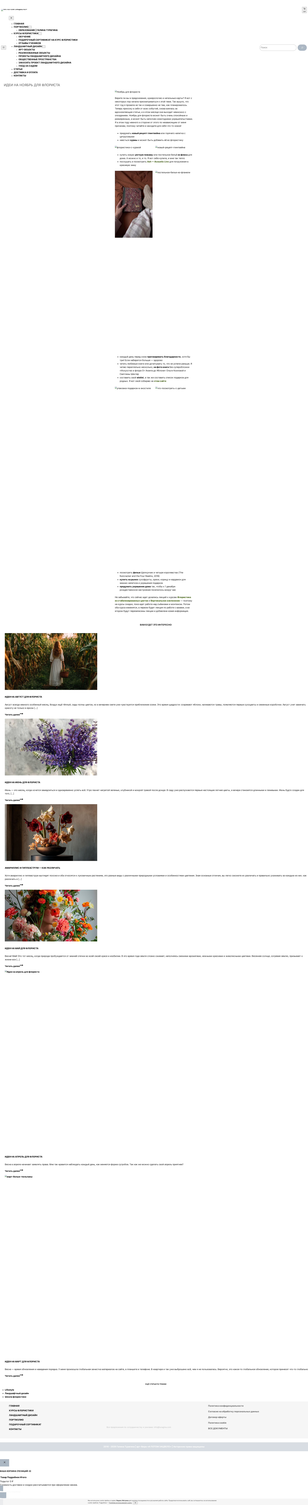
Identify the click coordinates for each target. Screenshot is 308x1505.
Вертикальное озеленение (165, 600)
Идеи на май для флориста (21, 948)
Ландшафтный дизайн (17, 1393)
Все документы (218, 1428)
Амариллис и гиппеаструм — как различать (32, 868)
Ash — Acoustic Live (158, 161)
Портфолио (16, 1420)
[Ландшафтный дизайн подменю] (43, 46)
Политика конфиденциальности (226, 1406)
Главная (14, 1406)
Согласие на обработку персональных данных (233, 1411)
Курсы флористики (21, 1410)
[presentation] (156, 662)
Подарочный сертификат (25, 1424)
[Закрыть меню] (11, 18)
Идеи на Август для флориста (23, 697)
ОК (135, 1503)
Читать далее (14, 714)
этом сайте (160, 381)
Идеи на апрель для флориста (23, 1156)
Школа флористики (15, 1397)
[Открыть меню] (3, 48)
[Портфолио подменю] (30, 27)
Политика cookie (217, 1423)
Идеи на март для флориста (22, 1361)
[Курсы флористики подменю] (40, 33)
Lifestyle (9, 1390)
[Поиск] (302, 48)
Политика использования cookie (120, 1503)
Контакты (15, 1429)
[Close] (4, 1463)
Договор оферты (217, 1417)
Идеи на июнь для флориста (22, 782)
